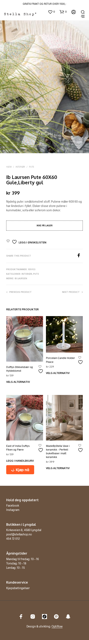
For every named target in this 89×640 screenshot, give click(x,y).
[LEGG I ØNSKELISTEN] (41, 369)
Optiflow (57, 626)
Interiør (20, 167)
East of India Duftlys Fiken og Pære (18, 447)
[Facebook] (80, 256)
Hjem (9, 167)
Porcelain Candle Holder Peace (60, 359)
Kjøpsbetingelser (18, 588)
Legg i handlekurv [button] (20, 460)
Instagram (12, 510)
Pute (31, 167)
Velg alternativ (18, 381)
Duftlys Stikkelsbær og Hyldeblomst (19, 368)
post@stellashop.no (19, 534)
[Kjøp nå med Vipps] (24, 469)
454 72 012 (13, 538)
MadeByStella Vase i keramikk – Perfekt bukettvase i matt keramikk (58, 451)
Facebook (12, 505)
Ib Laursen (21, 278)
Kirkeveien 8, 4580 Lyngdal (23, 530)
